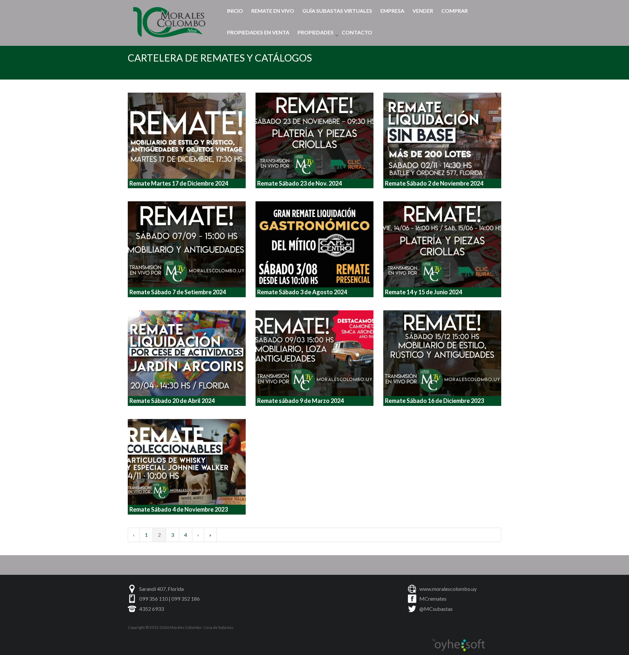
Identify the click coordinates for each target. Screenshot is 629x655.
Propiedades (315, 32)
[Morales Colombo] (171, 20)
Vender (422, 11)
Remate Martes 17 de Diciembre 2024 (178, 183)
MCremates (433, 598)
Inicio (235, 11)
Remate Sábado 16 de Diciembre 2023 (434, 400)
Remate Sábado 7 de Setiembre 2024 (177, 292)
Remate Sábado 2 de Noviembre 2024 (434, 183)
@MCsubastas (436, 609)
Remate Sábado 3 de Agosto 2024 (302, 292)
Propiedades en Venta (258, 32)
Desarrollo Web (458, 645)
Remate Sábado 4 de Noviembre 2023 (178, 509)
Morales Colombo (185, 627)
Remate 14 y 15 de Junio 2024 (423, 292)
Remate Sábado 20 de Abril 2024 (172, 400)
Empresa (392, 11)
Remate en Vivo (272, 11)
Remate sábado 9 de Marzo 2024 (300, 400)
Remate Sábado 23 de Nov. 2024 (299, 183)
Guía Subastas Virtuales (337, 11)
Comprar (454, 11)
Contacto (357, 32)
